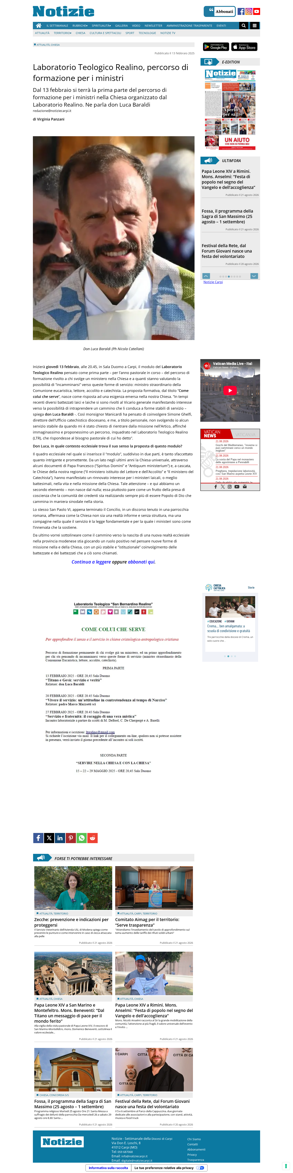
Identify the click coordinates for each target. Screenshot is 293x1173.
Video (136, 25)
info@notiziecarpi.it (134, 1156)
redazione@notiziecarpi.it (52, 111)
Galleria (121, 25)
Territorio (62, 33)
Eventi (221, 25)
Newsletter (153, 25)
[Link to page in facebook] (38, 838)
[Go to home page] (38, 25)
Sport (130, 33)
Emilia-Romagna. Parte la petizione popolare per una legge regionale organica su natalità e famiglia (229, 248)
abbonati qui (141, 562)
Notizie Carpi (213, 282)
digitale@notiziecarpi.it (136, 1160)
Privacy (192, 1154)
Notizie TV (167, 33)
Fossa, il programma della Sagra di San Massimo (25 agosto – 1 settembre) (72, 1103)
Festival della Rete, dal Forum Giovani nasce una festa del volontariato (152, 1103)
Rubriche (79, 25)
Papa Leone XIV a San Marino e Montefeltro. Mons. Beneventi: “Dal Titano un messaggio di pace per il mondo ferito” (69, 1013)
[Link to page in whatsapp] (82, 838)
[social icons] (215, 486)
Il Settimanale (57, 25)
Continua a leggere (91, 562)
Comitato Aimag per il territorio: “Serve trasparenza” (147, 922)
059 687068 (125, 1152)
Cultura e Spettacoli (105, 33)
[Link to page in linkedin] (60, 838)
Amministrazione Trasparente (189, 25)
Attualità (42, 33)
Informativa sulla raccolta (108, 1168)
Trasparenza (195, 1160)
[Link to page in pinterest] (71, 838)
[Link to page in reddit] (92, 838)
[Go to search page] (243, 25)
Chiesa (80, 33)
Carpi (138, 913)
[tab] (215, 434)
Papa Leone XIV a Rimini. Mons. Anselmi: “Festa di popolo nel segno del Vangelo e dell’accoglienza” (154, 1010)
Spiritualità (100, 25)
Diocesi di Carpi (161, 1139)
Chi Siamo (194, 1139)
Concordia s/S (59, 1095)
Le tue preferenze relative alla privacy (164, 1168)
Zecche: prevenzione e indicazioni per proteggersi (71, 922)
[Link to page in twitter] (49, 838)
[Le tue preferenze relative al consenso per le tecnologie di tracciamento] (286, 1166)
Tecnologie (147, 33)
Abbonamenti (196, 1149)
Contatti (192, 1144)
